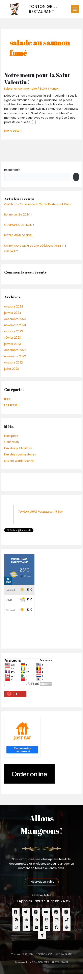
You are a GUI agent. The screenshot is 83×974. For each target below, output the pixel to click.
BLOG (43, 89)
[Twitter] (26, 912)
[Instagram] (36, 912)
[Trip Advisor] (26, 919)
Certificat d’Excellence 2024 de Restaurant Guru (37, 204)
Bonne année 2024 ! (18, 215)
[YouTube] (46, 912)
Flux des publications (18, 448)
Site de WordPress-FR (19, 461)
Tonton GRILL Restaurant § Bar (40, 511)
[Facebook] (16, 912)
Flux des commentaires (20, 454)
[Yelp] (36, 919)
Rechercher (12, 170)
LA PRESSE (10, 405)
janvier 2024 (12, 313)
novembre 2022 (15, 356)
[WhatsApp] (16, 927)
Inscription (11, 436)
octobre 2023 (13, 331)
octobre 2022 (13, 362)
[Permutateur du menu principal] (75, 9)
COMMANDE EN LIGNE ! (19, 225)
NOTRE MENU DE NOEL (18, 235)
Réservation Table (41, 882)
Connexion (11, 442)
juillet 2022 (11, 369)
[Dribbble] (46, 919)
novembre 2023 (15, 325)
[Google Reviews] (16, 919)
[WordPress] (67, 927)
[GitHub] (56, 927)
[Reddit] (46, 927)
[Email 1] (56, 919)
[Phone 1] (67, 919)
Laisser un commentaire (20, 89)
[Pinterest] (56, 912)
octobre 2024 (13, 306)
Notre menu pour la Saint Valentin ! (37, 78)
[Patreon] (26, 927)
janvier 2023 (12, 344)
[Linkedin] (66, 912)
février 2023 (12, 338)
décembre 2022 (15, 350)
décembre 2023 (15, 319)
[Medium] (36, 927)
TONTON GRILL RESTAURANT (43, 9)
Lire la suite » (13, 131)
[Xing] (42, 935)
